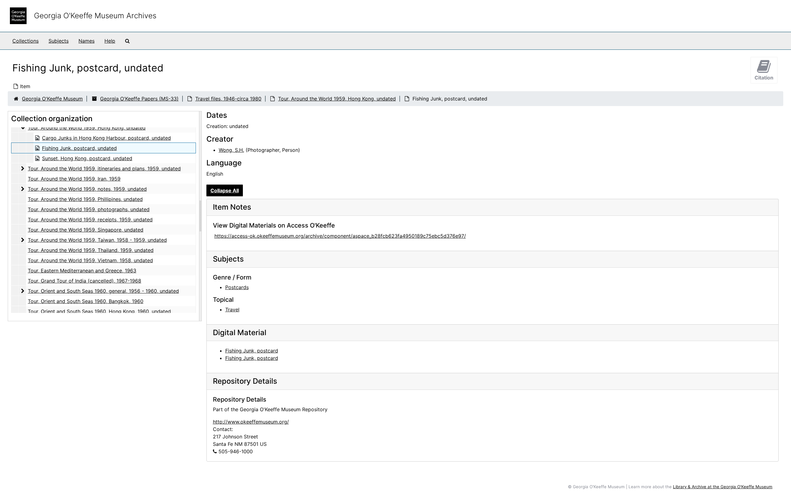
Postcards (237, 287)
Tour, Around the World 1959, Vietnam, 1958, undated (90, 260)
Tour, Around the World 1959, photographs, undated (89, 209)
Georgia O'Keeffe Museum (52, 99)
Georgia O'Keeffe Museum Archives (95, 15)
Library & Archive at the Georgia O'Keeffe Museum (722, 486)
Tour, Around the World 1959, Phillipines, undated (85, 199)
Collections (25, 41)
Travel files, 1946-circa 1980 (228, 99)
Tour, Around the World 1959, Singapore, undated (85, 230)
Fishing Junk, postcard (251, 351)
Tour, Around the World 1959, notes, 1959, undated (87, 189)
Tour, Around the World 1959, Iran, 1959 (74, 179)
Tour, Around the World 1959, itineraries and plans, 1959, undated (104, 168)
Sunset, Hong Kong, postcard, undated (87, 158)
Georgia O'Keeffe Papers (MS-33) (139, 99)
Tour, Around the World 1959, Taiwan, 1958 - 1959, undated (97, 240)
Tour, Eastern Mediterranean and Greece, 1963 (82, 270)
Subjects (59, 41)
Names (86, 41)
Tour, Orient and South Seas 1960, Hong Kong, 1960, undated (99, 311)
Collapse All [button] (224, 190)
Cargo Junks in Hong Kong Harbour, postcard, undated (106, 138)
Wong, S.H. (231, 150)
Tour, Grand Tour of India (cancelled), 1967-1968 (84, 281)
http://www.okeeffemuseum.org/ (251, 422)
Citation (764, 78)
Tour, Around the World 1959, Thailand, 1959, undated (91, 250)
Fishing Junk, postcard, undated (79, 148)
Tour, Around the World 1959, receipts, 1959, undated (90, 219)
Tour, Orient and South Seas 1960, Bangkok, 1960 (85, 301)
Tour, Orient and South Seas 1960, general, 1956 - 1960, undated (103, 291)
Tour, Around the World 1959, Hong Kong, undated (337, 99)
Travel (232, 309)
